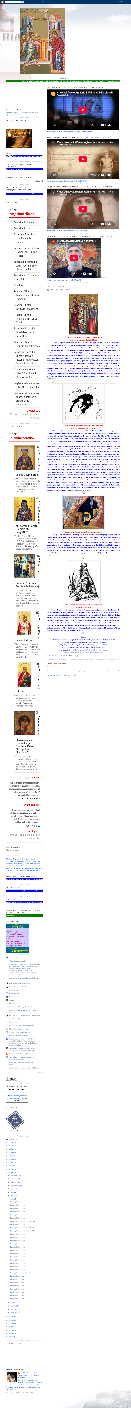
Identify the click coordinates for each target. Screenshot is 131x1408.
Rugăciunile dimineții (26, 222)
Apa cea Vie (13, 997)
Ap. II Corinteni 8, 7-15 (30, 798)
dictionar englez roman (17, 1090)
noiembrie (14, 1179)
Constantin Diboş (28, 1372)
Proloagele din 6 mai (17, 1282)
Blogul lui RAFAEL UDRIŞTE (19, 1054)
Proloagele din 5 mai (17, 1285)
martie (13, 1306)
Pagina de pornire (83, 671)
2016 (10, 1169)
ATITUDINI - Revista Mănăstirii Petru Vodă (24, 1015)
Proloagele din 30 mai (17, 1205)
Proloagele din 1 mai (17, 1298)
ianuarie (14, 1312)
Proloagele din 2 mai (17, 1295)
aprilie (13, 1302)
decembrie (15, 1175)
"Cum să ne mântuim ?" (17, 961)
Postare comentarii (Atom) (66, 675)
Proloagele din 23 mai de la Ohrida (22, 1227)
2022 (10, 1149)
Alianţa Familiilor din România (20, 987)
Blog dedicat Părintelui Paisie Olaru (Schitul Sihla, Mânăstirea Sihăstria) (21, 1049)
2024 (10, 1142)
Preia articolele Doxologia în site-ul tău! (25, 415)
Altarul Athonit (14, 990)
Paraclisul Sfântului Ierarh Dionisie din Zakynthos (25, 332)
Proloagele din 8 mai (17, 1276)
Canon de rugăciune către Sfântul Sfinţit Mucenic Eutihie (26, 373)
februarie (14, 1309)
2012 (10, 1323)
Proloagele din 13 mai (17, 1260)
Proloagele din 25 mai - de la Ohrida (22, 1221)
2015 (10, 1172)
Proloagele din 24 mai (17, 1224)
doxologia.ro (33, 410)
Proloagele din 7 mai (17, 1279)
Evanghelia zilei (32, 804)
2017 (10, 1166)
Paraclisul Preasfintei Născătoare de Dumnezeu (26, 238)
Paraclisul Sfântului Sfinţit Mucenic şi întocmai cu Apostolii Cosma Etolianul (27, 357)
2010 (10, 1330)
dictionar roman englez (18, 1098)
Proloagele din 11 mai (17, 1266)
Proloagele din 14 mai (17, 1257)
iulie (12, 1192)
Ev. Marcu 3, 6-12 (32, 825)
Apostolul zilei (32, 777)
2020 (10, 1156)
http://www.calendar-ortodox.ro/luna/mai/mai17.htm (83, 652)
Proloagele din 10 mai (17, 1269)
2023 (10, 1146)
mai (12, 1199)
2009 (10, 1333)
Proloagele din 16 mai (17, 1250)
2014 (10, 1317)
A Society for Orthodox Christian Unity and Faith (24, 979)
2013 (10, 1320)
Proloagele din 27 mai (17, 1215)
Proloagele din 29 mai (17, 1208)
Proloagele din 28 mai (17, 1211)
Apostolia (12, 1000)
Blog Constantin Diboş (29, 9)
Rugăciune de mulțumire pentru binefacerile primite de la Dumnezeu (28, 398)
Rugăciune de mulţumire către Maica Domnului (28, 385)
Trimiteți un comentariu (53, 667)
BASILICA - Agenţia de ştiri (19, 1029)
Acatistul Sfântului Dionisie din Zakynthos (28, 344)
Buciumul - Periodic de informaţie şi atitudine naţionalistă (21, 1058)
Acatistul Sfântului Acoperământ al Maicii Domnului (27, 295)
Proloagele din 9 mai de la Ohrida (22, 1273)
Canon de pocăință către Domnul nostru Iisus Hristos (28, 251)
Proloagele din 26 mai (17, 1218)
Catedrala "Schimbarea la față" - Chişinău (24, 1068)
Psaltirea (19, 285)
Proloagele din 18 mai (17, 1244)
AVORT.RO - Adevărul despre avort (21, 1025)
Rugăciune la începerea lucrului (27, 277)
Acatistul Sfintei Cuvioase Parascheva (27, 306)
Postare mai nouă (53, 671)
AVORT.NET (13, 1022)
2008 (10, 1337)
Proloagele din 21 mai (17, 1234)
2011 (10, 1327)
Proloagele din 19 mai (17, 1240)
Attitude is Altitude (15, 1019)
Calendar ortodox (21, 438)
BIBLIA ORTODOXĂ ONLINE (20, 1032)
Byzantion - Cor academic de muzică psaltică (21, 1063)
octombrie (14, 1182)
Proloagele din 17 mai (60, 289)
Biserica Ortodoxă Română (18, 1035)
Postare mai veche (113, 671)
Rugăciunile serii (23, 228)
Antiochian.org (14, 993)
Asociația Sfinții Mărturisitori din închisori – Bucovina (24, 1011)
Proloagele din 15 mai (17, 1253)
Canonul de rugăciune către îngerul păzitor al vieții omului (27, 265)
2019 (10, 1159)
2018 (10, 1162)
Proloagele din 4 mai (17, 1289)
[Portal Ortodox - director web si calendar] (11, 1080)
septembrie (15, 1185)
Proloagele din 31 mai (17, 1202)
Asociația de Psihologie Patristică (20, 1007)
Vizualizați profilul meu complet (19, 1392)
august (13, 1189)
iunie (13, 1195)
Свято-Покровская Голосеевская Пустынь (22, 112)
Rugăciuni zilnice (21, 213)
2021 (10, 1152)
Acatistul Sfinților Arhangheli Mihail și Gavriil (26, 318)
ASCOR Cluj (13, 1003)
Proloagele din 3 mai (17, 1292)
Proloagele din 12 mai (17, 1263)
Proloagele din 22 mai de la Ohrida (22, 1231)
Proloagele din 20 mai (17, 1237)
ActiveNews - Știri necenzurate (19, 983)
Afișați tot (40, 1072)
